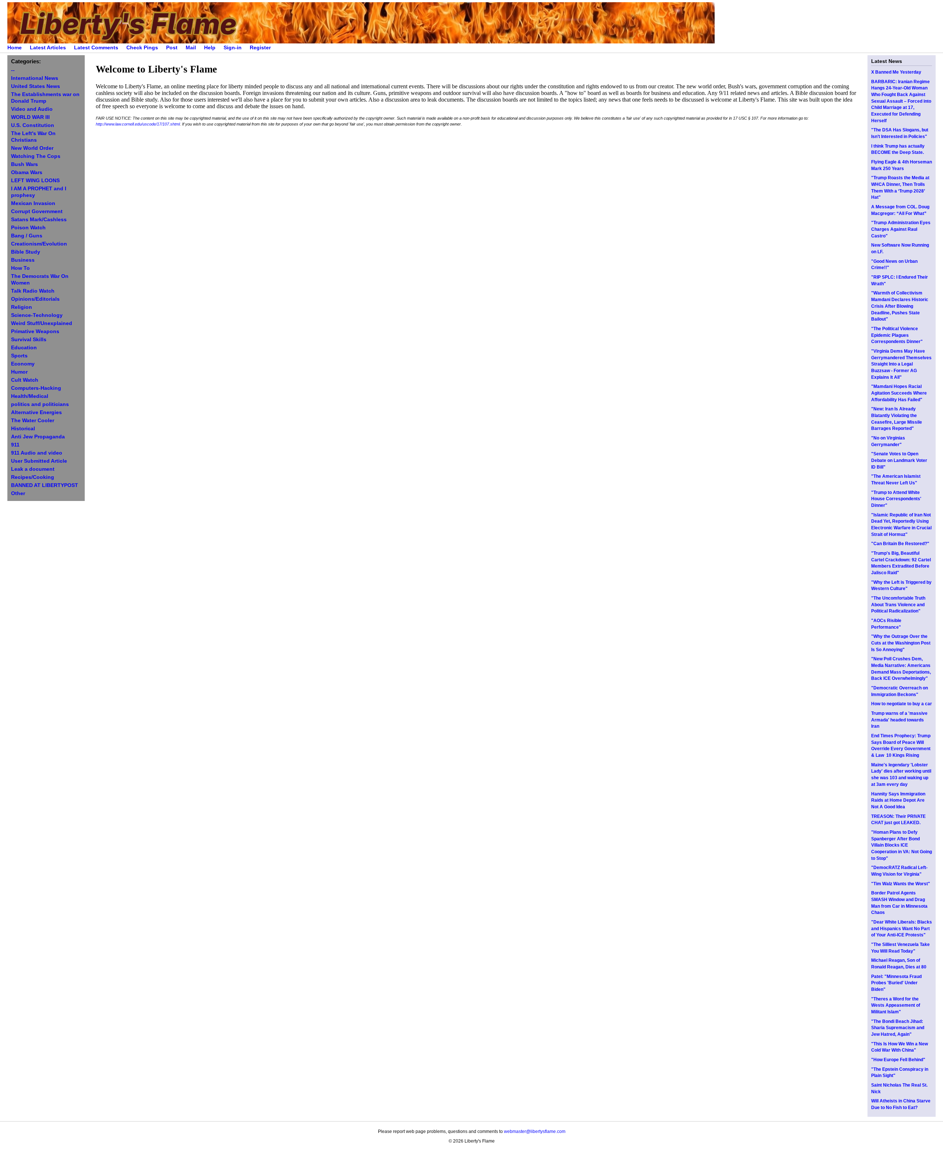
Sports (19, 356)
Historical (23, 428)
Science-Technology (37, 315)
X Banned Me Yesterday (896, 72)
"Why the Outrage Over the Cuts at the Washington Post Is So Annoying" (900, 643)
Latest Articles (48, 47)
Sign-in (233, 47)
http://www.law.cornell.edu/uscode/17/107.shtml (138, 124)
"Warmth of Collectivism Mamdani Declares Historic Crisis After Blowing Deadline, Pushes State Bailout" (899, 306)
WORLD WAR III (30, 117)
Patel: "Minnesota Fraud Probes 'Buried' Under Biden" (896, 983)
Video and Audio (32, 109)
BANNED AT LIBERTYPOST (44, 485)
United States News (35, 86)
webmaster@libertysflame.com (534, 1131)
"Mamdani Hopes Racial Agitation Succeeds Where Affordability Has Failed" (899, 393)
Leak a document (33, 469)
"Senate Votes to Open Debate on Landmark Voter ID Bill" (899, 460)
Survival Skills (28, 339)
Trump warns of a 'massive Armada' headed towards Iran (899, 719)
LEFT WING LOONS (35, 180)
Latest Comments (96, 47)
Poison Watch (28, 227)
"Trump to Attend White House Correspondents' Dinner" (896, 499)
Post (172, 47)
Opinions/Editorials (35, 299)
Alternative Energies (36, 412)
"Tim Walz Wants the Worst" (900, 884)
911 (15, 445)
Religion (21, 307)
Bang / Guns (26, 236)
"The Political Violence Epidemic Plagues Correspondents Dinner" (897, 335)
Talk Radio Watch (33, 291)
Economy (23, 364)
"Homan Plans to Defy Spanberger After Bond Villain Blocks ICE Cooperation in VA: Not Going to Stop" (901, 845)
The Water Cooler (32, 420)
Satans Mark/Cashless (39, 219)
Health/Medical (29, 396)
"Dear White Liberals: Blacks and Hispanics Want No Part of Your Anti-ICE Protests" (901, 928)
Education (24, 347)
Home (14, 47)
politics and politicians (40, 404)
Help (209, 47)
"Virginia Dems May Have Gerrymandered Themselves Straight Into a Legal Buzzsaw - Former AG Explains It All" (901, 364)
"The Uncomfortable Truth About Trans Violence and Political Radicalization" (898, 604)
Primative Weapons (35, 331)
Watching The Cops (35, 156)
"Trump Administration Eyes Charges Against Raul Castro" (900, 229)
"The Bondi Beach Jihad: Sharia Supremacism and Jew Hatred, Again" (897, 1028)
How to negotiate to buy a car (901, 704)
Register (260, 47)
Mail (191, 47)
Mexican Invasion (33, 203)
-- (13, 70)
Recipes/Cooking (32, 477)
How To (20, 268)
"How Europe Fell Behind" (898, 1060)
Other (18, 493)
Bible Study (25, 252)
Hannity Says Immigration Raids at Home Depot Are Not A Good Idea (898, 800)
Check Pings (142, 47)
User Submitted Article (39, 461)
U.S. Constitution (32, 125)
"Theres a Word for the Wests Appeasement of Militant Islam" (895, 1005)
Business (23, 260)
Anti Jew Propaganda (38, 436)
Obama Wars (26, 172)
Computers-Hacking (36, 388)
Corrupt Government (37, 211)
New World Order (32, 148)
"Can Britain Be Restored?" (900, 543)
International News (34, 78)
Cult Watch (24, 380)
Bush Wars (24, 164)
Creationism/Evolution (39, 244)
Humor (19, 372)
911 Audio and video (36, 453)
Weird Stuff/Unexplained (41, 323)
